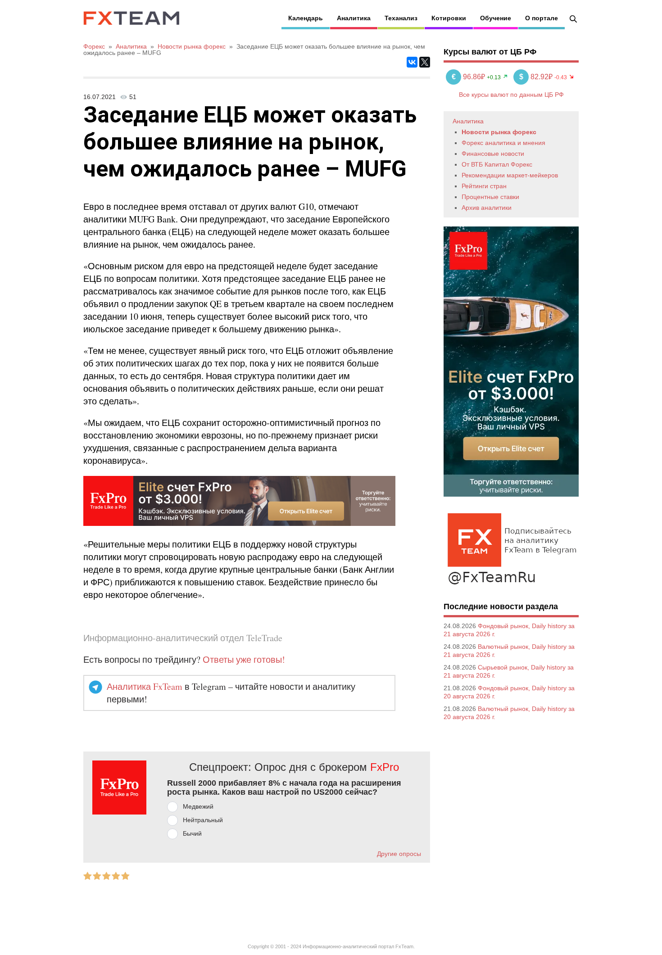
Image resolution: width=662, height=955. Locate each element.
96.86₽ (469, 77)
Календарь (305, 18)
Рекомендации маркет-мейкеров (510, 175)
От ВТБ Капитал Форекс (497, 164)
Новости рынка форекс (499, 132)
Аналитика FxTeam (144, 686)
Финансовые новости (493, 153)
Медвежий (198, 806)
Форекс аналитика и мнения (503, 142)
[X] (424, 62)
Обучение (495, 18)
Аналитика (354, 18)
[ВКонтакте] (412, 62)
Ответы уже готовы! (244, 659)
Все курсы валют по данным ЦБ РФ (511, 94)
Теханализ (401, 18)
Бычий (192, 833)
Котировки (448, 18)
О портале (541, 18)
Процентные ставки (490, 196)
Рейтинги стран (484, 186)
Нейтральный (203, 820)
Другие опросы (399, 853)
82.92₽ (536, 77)
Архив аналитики (487, 207)
